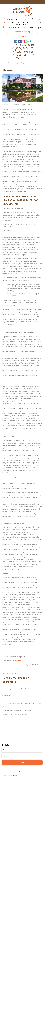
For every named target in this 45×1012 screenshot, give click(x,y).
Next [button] (40, 85)
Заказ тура (22, 36)
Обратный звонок (22, 58)
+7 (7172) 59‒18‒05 (9, 673)
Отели (5, 756)
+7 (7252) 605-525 (22, 51)
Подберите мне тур (22, 32)
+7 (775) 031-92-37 (22, 55)
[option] (22, 88)
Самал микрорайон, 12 (19, 661)
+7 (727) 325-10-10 (22, 44)
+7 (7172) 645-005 (22, 48)
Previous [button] (5, 85)
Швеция (5, 481)
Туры (4, 750)
